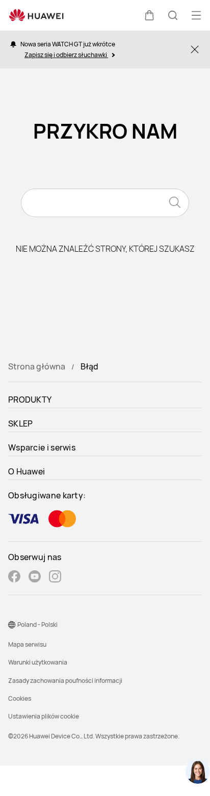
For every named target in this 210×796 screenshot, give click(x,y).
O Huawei (26, 471)
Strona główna (36, 366)
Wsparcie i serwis (41, 447)
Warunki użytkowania (37, 662)
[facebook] (14, 577)
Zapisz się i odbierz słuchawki (66, 54)
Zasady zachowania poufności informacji (65, 680)
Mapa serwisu (27, 644)
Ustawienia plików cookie (43, 716)
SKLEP (20, 423)
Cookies (19, 698)
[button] (149, 15)
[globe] (11, 624)
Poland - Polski (37, 624)
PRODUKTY (29, 399)
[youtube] (35, 577)
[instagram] (55, 577)
